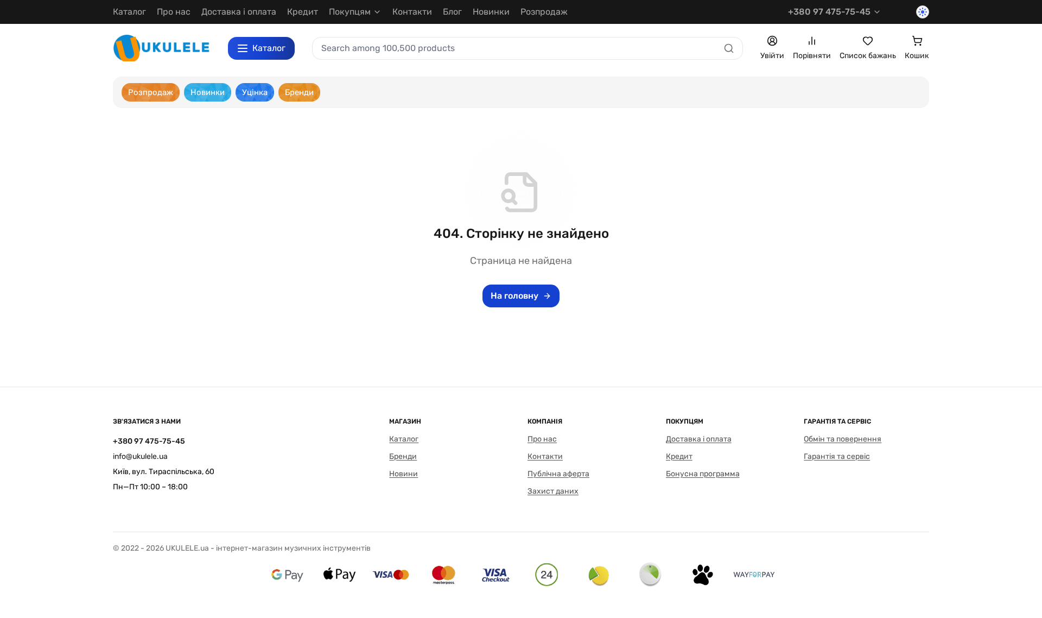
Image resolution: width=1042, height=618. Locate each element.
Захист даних (553, 491)
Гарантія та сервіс (837, 456)
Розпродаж (544, 12)
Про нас (173, 12)
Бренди (403, 456)
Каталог (129, 12)
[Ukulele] (162, 48)
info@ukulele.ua (140, 456)
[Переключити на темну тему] (922, 11)
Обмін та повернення (842, 439)
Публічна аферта (558, 473)
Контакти (412, 12)
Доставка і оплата (238, 12)
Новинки (491, 12)
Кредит (302, 12)
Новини (403, 473)
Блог (452, 12)
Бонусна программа (703, 473)
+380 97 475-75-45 (829, 12)
